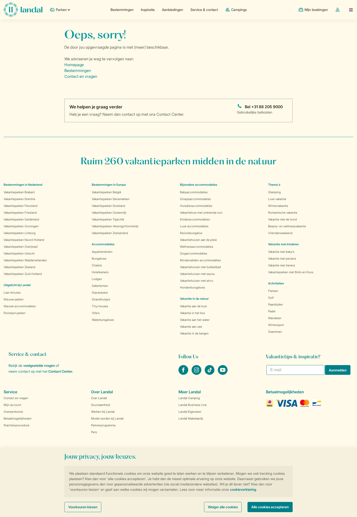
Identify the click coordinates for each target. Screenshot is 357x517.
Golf (271, 297)
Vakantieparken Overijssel (21, 246)
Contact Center (60, 371)
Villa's (96, 313)
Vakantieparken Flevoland (20, 206)
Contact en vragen (80, 76)
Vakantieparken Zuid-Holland (23, 274)
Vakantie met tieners (281, 265)
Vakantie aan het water (195, 320)
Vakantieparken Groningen (21, 226)
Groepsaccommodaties (195, 199)
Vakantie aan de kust (193, 306)
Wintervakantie (278, 206)
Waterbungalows (103, 320)
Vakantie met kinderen (283, 244)
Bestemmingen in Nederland (23, 184)
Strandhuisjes (101, 299)
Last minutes (12, 292)
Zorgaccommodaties (193, 253)
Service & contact (204, 10)
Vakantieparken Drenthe (19, 199)
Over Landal (99, 398)
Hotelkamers (100, 272)
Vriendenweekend (280, 233)
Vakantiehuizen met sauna (197, 274)
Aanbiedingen (172, 10)
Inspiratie (148, 10)
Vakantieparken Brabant (19, 192)
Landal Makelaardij (190, 418)
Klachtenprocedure (16, 425)
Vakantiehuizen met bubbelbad (200, 267)
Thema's (274, 184)
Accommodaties (103, 244)
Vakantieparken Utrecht (19, 253)
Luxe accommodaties (194, 226)
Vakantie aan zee (191, 326)
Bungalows (99, 258)
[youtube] (223, 373)
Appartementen (102, 252)
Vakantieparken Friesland (20, 212)
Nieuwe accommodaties (20, 306)
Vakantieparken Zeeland (19, 267)
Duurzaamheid (100, 405)
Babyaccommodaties (194, 192)
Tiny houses (100, 306)
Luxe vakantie (277, 199)
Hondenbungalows (192, 287)
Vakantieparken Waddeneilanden (25, 260)
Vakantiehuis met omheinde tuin (201, 212)
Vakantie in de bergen (194, 333)
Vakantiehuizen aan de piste (198, 240)
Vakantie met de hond (282, 219)
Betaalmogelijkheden (18, 418)
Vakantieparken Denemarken (110, 199)
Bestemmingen (122, 10)
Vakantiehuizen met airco (196, 280)
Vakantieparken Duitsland (108, 206)
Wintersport (276, 325)
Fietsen (273, 291)
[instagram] (197, 373)
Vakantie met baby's (281, 252)
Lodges (97, 279)
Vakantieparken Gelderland (21, 219)
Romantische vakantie (282, 212)
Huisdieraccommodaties (196, 206)
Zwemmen (275, 331)
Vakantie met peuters (282, 258)
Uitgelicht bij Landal (17, 285)
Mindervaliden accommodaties (200, 260)
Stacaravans (100, 292)
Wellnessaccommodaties (196, 246)
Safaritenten (100, 286)
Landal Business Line (192, 405)
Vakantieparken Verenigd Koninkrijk (115, 226)
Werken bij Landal (103, 411)
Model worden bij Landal (107, 418)
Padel (271, 311)
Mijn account (12, 405)
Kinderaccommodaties (195, 219)
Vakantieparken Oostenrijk (109, 212)
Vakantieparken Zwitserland (110, 233)
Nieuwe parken (14, 299)
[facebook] (183, 373)
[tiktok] (210, 373)
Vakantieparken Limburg (19, 233)
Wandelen (274, 318)
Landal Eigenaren (189, 411)
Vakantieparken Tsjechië (108, 219)
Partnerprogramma (103, 425)
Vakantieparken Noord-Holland (24, 240)
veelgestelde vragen (39, 365)
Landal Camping (189, 398)
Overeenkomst (13, 411)
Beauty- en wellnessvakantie (287, 226)
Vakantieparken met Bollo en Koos (290, 272)
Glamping (274, 192)
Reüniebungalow (191, 233)
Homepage (74, 64)
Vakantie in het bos (192, 313)
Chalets (97, 265)
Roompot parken (15, 313)
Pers (94, 432)
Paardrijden (275, 304)
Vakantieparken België (106, 192)
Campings (239, 10)
